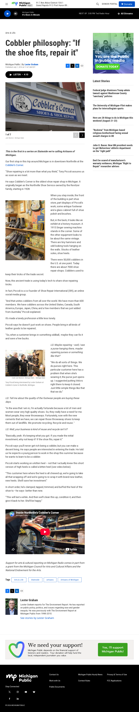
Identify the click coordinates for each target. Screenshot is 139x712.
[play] (7, 13)
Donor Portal (109, 4)
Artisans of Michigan (70, 580)
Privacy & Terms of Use (117, 675)
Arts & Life (10, 32)
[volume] (15, 14)
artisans (50, 580)
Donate (128, 4)
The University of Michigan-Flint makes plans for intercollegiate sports (112, 107)
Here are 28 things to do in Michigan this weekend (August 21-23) (113, 119)
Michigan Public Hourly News (90, 675)
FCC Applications (114, 681)
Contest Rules (84, 681)
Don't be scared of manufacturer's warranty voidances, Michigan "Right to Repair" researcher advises (112, 163)
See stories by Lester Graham (37, 618)
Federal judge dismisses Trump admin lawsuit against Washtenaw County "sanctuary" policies (111, 93)
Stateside (35, 580)
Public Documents (57, 687)
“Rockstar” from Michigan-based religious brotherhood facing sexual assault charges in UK (110, 133)
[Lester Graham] (11, 606)
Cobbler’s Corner (14, 165)
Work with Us (54, 681)
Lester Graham (31, 64)
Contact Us (54, 675)
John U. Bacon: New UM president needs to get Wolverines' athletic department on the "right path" (113, 148)
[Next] (82, 135)
